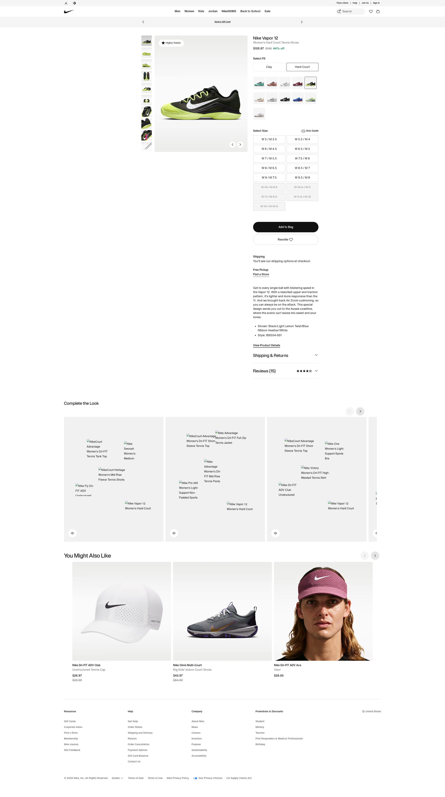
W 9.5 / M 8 (302, 177)
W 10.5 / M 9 (302, 187)
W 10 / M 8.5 (269, 187)
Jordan (212, 11)
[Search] (339, 11)
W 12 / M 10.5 (269, 206)
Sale (267, 11)
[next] (360, 411)
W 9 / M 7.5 (269, 177)
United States (373, 711)
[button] (146, 52)
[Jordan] (66, 3)
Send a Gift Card (222, 22)
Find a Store (261, 274)
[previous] (350, 411)
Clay (269, 66)
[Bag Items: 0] (378, 11)
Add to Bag (285, 227)
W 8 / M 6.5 (269, 168)
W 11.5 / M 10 (302, 196)
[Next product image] (240, 144)
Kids (201, 11)
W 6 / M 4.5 (269, 148)
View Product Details (266, 345)
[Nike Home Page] (69, 11)
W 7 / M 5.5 (269, 158)
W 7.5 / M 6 (302, 158)
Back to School (250, 11)
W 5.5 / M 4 (302, 139)
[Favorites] (371, 11)
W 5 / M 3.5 (269, 139)
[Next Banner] (302, 22)
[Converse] (74, 3)
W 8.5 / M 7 (302, 168)
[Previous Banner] (143, 22)
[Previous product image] (232, 144)
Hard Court (302, 66)
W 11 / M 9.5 (269, 196)
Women (189, 11)
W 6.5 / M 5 (302, 148)
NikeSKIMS (229, 11)
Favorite (283, 239)
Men (177, 11)
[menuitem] (358, 3)
